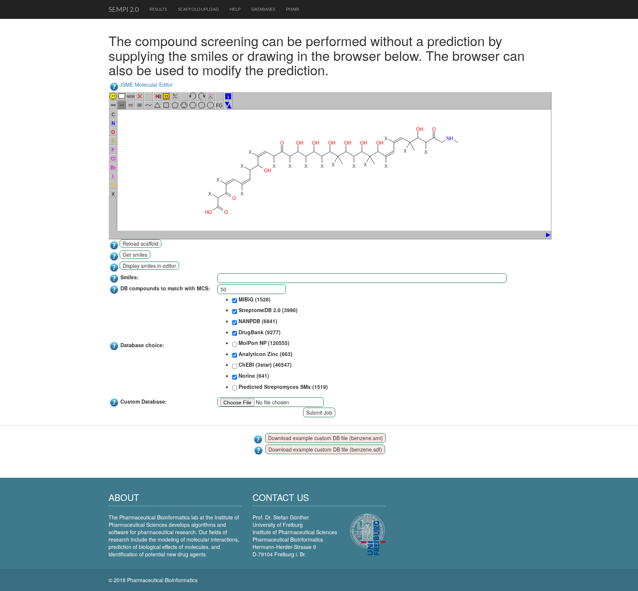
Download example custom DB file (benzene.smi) (325, 438)
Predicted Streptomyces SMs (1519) (282, 386)
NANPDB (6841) (257, 321)
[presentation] (542, 235)
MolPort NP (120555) (263, 342)
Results (158, 9)
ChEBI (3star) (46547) (264, 364)
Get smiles (135, 254)
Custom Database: (143, 401)
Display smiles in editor (149, 265)
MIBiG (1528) (254, 299)
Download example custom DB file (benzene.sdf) (325, 449)
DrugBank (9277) (259, 332)
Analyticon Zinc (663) (264, 353)
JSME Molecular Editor (146, 84)
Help (235, 9)
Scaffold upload (198, 9)
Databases (263, 9)
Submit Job (319, 412)
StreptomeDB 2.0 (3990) (267, 310)
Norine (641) (253, 375)
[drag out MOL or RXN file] (544, 235)
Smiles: (129, 277)
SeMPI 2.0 (123, 9)
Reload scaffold (140, 243)
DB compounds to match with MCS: (165, 288)
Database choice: (142, 345)
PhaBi (292, 9)
